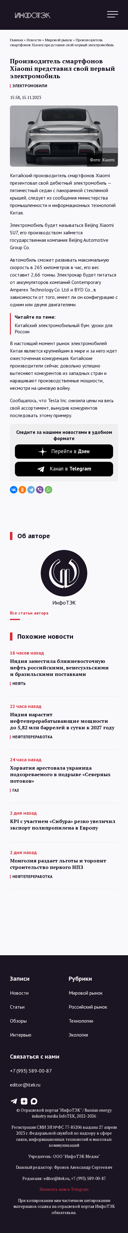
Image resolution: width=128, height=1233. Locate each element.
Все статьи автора (29, 613)
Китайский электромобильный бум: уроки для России (63, 328)
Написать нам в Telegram (64, 1189)
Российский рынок (88, 1007)
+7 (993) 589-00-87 (31, 1071)
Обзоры (18, 1021)
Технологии (81, 1021)
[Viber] (39, 489)
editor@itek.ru (25, 1085)
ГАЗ (15, 790)
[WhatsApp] (48, 489)
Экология (78, 1035)
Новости (19, 993)
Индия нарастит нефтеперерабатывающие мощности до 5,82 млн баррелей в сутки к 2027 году (62, 721)
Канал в (70, 468)
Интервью (20, 1035)
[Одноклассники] (22, 489)
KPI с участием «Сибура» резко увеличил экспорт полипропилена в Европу (62, 824)
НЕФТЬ (19, 683)
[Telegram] (31, 489)
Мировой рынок (86, 993)
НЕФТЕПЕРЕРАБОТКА (32, 737)
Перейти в (70, 451)
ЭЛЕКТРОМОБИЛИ (29, 85)
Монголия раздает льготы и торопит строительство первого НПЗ (58, 864)
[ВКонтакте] (13, 489)
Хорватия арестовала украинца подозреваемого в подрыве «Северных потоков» (60, 774)
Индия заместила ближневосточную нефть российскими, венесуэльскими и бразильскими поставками (59, 667)
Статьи (17, 1007)
